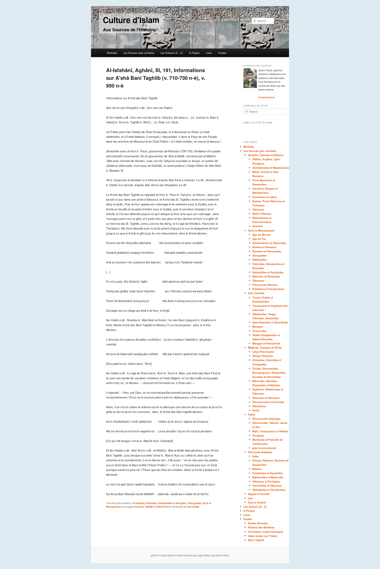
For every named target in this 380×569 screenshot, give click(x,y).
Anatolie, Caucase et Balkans (265, 155)
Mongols (257, 326)
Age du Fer (259, 239)
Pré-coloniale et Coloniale (268, 402)
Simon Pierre (164, 506)
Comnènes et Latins (264, 197)
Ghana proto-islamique (266, 418)
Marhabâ (112, 53)
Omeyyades (194, 503)
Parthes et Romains (264, 247)
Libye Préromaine (263, 352)
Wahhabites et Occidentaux (269, 490)
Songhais (258, 435)
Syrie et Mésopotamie (261, 230)
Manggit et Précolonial (266, 343)
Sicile (255, 410)
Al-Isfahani (139, 503)
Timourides (259, 331)
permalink (193, 506)
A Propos (194, 53)
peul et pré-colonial (264, 448)
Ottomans (258, 209)
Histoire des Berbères (261, 527)
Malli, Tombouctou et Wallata (270, 431)
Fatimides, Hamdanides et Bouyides (166, 503)
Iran (250, 498)
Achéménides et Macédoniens (270, 168)
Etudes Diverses (258, 523)
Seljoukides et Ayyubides (267, 272)
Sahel (251, 414)
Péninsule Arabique (260, 452)
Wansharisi (259, 406)
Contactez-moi (266, 97)
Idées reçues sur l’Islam (262, 536)
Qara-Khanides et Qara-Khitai (270, 322)
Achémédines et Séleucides (269, 243)
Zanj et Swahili (257, 502)
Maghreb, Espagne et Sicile (265, 347)
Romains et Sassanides (266, 251)
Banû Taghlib (256, 540)
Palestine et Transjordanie (268, 289)
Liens (209, 53)
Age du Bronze (261, 234)
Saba (255, 456)
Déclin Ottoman (261, 213)
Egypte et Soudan (259, 494)
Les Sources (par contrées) (138, 53)
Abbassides (259, 259)
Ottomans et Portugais (266, 481)
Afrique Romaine (262, 356)
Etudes (222, 53)
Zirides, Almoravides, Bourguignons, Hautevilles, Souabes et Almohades (269, 373)
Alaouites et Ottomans (265, 398)
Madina (256, 469)
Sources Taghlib (144, 506)
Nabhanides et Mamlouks (267, 477)
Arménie (257, 226)
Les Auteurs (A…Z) (172, 53)
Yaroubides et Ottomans (267, 485)
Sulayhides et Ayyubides (267, 473)
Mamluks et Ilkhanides (266, 276)
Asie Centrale (256, 293)
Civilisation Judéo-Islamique (265, 532)
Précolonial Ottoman (265, 285)
